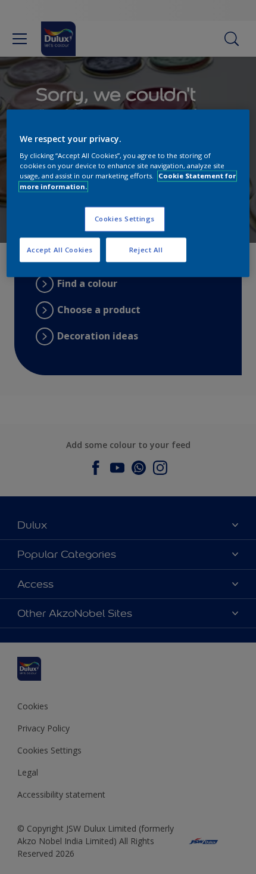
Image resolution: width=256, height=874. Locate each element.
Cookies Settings (125, 218)
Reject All (146, 249)
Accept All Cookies (60, 249)
